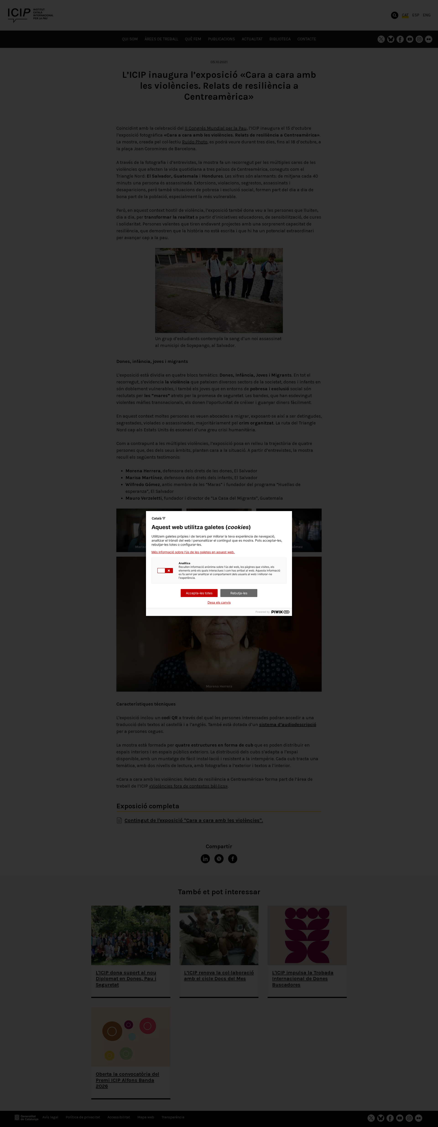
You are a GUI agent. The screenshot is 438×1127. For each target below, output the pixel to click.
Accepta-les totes (199, 593)
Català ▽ (158, 518)
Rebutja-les (238, 593)
